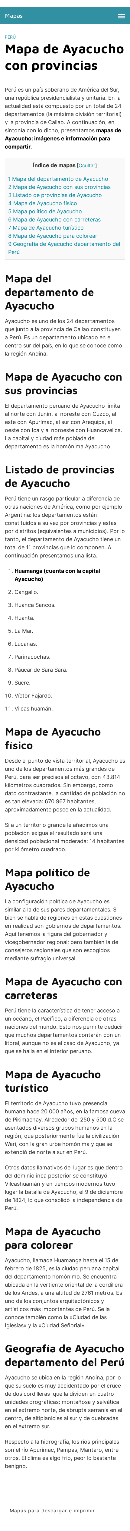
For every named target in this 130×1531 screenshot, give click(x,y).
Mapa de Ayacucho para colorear (52, 236)
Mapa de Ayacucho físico (42, 203)
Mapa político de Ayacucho (45, 211)
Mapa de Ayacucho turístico (46, 227)
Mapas (14, 16)
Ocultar (87, 165)
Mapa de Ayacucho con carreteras (54, 219)
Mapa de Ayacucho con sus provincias (59, 187)
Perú (10, 36)
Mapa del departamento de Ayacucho (58, 179)
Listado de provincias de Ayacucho (55, 195)
